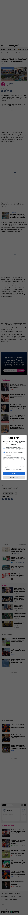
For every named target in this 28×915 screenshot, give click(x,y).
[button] (14, 455)
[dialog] (14, 457)
